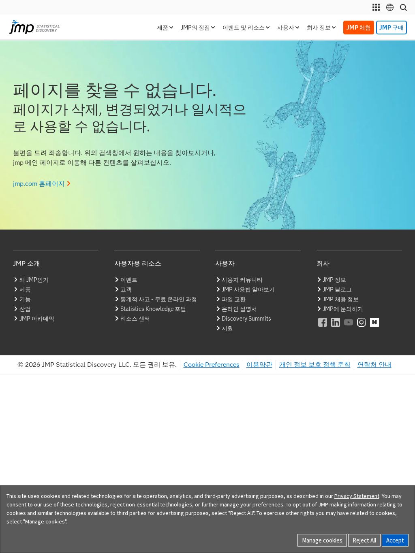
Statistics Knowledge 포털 (153, 309)
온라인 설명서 (239, 309)
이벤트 (128, 279)
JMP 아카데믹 (36, 318)
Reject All (364, 540)
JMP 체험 (359, 27)
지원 (227, 328)
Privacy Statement (356, 496)
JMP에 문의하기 (343, 309)
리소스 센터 (135, 318)
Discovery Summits (246, 318)
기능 (25, 299)
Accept (395, 540)
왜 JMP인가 (34, 279)
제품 (25, 289)
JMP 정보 (334, 279)
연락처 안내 (374, 364)
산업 (25, 309)
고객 (126, 289)
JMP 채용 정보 (341, 299)
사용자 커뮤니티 (242, 279)
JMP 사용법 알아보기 (248, 289)
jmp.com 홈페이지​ (39, 183)
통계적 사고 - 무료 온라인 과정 (158, 299)
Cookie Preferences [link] (212, 364)
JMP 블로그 (337, 289)
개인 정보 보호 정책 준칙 (315, 364)
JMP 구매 (391, 27)
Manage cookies (322, 540)
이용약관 (259, 364)
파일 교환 (234, 299)
